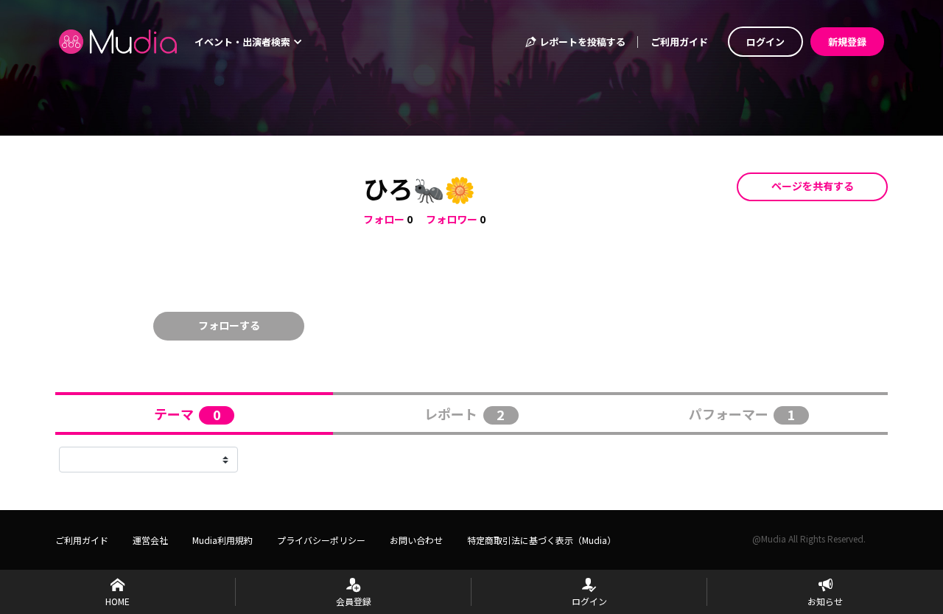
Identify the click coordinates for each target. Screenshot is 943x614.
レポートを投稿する (581, 42)
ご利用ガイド (679, 42)
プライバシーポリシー (321, 540)
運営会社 (150, 540)
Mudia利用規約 (222, 540)
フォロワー (451, 219)
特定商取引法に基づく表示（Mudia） (541, 540)
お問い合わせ (416, 540)
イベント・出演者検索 (243, 42)
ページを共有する (812, 185)
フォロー (383, 219)
